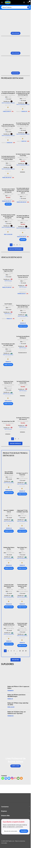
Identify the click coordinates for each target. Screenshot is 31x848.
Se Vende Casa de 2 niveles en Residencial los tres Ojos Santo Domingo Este (23, 93)
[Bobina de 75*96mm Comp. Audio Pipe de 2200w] (3, 705)
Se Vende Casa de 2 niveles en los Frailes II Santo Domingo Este (8, 216)
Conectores (7, 589)
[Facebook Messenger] (9, 778)
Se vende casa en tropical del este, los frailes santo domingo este (8, 190)
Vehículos (5, 272)
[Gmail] (15, 778)
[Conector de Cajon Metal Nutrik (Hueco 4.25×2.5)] (9, 577)
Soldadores (8, 550)
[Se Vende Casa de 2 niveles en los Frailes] (23, 149)
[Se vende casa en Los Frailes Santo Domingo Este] (8, 118)
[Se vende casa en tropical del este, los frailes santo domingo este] (8, 184)
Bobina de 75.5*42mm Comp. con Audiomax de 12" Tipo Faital (17, 712)
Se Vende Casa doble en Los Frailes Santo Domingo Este (23, 217)
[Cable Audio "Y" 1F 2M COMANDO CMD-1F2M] (22, 503)
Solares (26, 126)
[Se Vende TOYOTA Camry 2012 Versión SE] (23, 411)
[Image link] (5, 797)
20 (25, 650)
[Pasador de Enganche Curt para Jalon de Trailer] (23, 300)
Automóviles (11, 305)
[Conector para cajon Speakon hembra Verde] (22, 577)
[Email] (18, 778)
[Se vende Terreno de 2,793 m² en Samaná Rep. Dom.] (23, 118)
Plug (22, 550)
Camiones (10, 272)
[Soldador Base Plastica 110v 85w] (9, 540)
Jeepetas (25, 279)
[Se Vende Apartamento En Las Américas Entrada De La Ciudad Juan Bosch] (8, 150)
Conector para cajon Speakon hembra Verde (22, 586)
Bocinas (6, 475)
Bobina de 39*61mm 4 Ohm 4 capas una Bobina (18, 687)
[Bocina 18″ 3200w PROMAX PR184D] (9, 464)
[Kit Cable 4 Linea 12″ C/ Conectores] (22, 465)
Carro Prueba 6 (8, 303)
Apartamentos (12, 95)
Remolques (19, 308)
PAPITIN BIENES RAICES (8, 103)
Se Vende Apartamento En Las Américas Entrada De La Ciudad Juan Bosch (8, 158)
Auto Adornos (26, 308)
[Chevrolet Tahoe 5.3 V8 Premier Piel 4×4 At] (23, 267)
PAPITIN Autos (8, 280)
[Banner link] (15, 675)
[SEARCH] (28, 7)
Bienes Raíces (4, 95)
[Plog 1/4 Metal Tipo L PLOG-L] (22, 540)
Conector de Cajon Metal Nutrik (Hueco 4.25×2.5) (9, 586)
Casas (26, 96)
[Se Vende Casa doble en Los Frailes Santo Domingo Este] (23, 210)
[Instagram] (12, 778)
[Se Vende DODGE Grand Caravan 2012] (23, 373)
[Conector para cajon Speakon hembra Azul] (9, 616)
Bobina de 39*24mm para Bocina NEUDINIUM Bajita (16, 695)
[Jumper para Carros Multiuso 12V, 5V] (8, 373)
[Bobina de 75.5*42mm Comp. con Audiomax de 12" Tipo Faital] (3, 714)
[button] (23, 326)
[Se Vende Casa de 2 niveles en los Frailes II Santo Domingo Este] (8, 209)
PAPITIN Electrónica (23, 316)
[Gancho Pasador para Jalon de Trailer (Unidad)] (8, 335)
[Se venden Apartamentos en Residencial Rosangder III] (8, 86)
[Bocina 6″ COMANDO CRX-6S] (9, 503)
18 (20, 650)
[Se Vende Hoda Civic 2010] (8, 413)
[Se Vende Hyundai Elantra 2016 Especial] (23, 331)
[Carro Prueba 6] (8, 299)
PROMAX (11, 475)
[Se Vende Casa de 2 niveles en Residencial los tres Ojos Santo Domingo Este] (23, 86)
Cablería (22, 476)
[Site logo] (7, 2)
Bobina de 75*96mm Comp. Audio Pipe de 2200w (18, 703)
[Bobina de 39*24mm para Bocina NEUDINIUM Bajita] (3, 697)
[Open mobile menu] (2, 2)
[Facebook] (5, 778)
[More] (21, 778)
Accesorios (4, 384)
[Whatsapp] (2, 778)
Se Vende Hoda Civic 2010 (8, 421)
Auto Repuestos (8, 386)
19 (23, 650)
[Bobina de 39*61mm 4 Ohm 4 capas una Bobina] (3, 688)
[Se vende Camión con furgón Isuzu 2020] (8, 264)
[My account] (24, 2)
